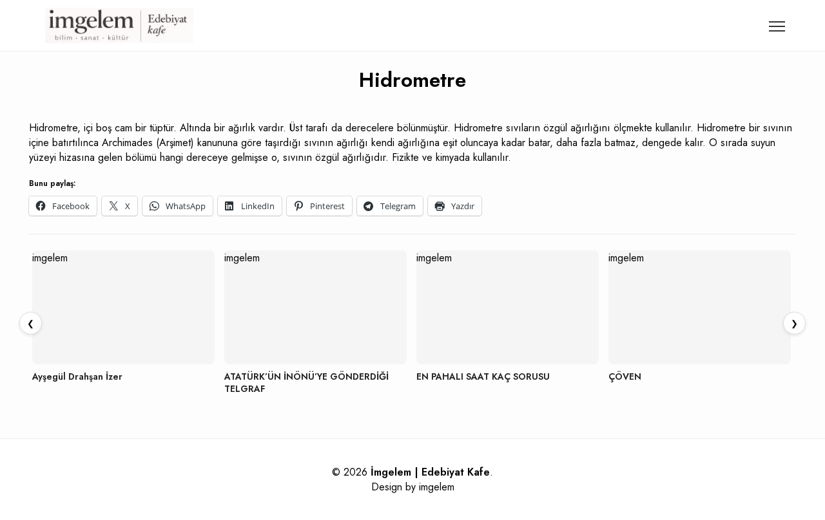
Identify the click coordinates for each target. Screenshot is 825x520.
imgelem (436, 486)
